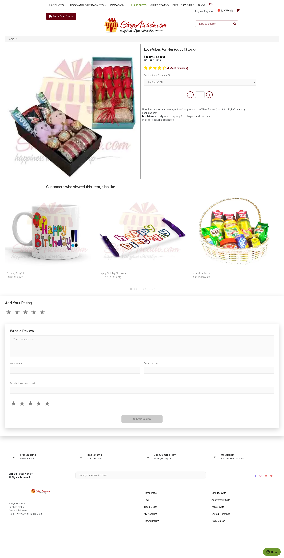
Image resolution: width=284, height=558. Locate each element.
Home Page (150, 492)
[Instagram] (260, 476)
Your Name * (16, 363)
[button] (131, 289)
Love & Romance (221, 513)
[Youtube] (266, 476)
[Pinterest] (271, 476)
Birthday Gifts (219, 492)
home (11, 39)
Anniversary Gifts (221, 500)
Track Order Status (63, 16)
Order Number (151, 363)
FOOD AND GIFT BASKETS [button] (87, 5)
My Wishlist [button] (228, 10)
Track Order (150, 506)
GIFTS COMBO (159, 5)
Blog (146, 500)
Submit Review (142, 419)
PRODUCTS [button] (56, 5)
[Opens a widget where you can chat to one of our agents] (272, 552)
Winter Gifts (218, 506)
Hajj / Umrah (218, 520)
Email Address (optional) (23, 383)
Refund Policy (151, 520)
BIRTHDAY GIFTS (183, 5)
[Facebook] (255, 476)
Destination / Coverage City (158, 75)
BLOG (201, 5)
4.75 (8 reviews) (177, 68)
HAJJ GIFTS (139, 5)
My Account (150, 513)
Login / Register (204, 11)
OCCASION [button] (117, 5)
